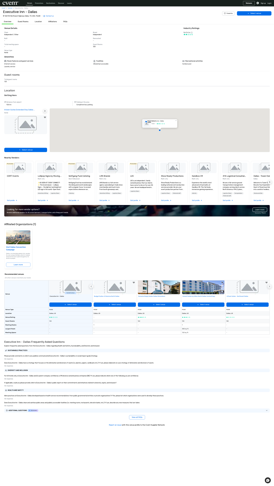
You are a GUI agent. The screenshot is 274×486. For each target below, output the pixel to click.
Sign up (263, 3)
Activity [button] (194, 193)
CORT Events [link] (13, 176)
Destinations (50, 3)
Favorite (230, 13)
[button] (160, 130)
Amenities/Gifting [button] (43, 193)
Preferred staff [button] (176, 193)
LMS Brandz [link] (104, 176)
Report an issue (115, 425)
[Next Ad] (45, 111)
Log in (269, 3)
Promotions (39, 3)
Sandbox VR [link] (197, 176)
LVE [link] (132, 176)
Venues (29, 3)
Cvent (3, 8)
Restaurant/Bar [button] (258, 193)
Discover (61, 3)
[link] (19, 168)
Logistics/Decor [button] (55, 193)
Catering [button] (71, 193)
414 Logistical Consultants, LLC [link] (234, 176)
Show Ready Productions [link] (172, 176)
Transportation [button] (238, 193)
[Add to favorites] (45, 117)
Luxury (69, 3)
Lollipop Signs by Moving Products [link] (50, 176)
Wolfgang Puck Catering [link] (79, 176)
